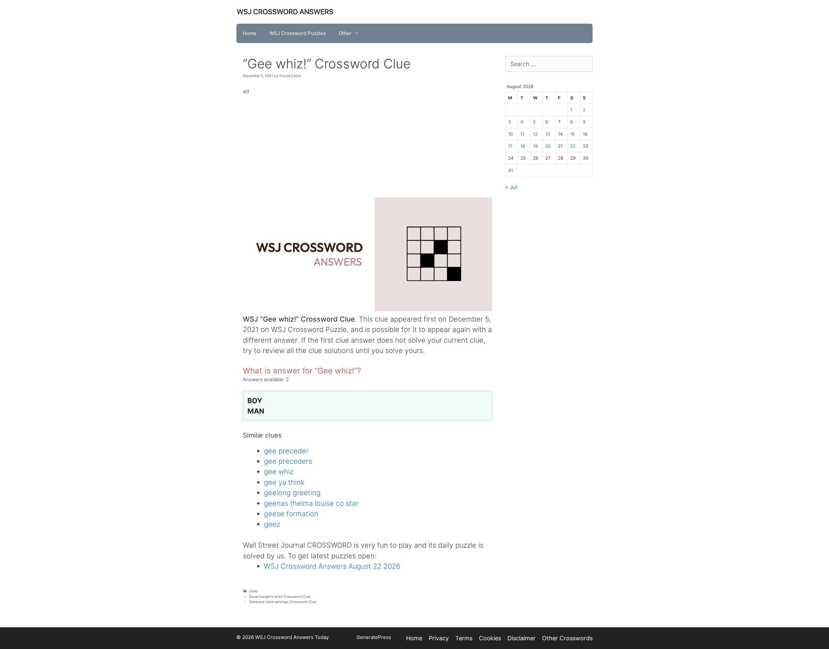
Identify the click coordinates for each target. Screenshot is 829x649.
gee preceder (286, 451)
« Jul (511, 187)
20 (548, 146)
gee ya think (284, 482)
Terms (463, 638)
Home (249, 33)
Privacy (439, 638)
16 (585, 134)
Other (345, 33)
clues (253, 591)
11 (522, 134)
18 (522, 146)
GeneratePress (374, 637)
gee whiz (278, 471)
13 (547, 134)
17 (510, 146)
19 (535, 146)
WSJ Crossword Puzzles (297, 33)
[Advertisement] (367, 141)
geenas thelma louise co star (311, 503)
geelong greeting (292, 492)
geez (272, 524)
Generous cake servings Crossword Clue (282, 602)
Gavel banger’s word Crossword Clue (279, 597)
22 (572, 146)
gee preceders (288, 461)
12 (535, 134)
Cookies (490, 638)
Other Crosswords (567, 638)
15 (572, 134)
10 (510, 134)
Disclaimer (521, 638)
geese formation (291, 513)
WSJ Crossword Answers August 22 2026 (332, 566)
